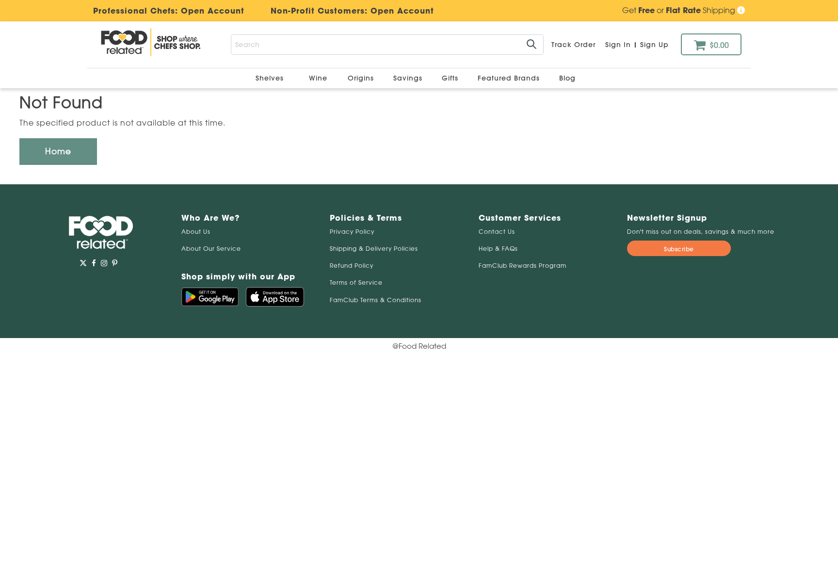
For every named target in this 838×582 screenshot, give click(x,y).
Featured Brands (510, 78)
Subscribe (679, 249)
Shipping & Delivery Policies (374, 248)
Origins (362, 78)
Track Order (573, 44)
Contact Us (497, 231)
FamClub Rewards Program (522, 265)
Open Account (402, 10)
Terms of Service (356, 282)
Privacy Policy (352, 231)
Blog (567, 78)
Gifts (451, 78)
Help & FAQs (498, 248)
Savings (409, 78)
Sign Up (654, 44)
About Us (195, 231)
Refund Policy (351, 265)
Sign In (618, 44)
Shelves (271, 78)
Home (58, 151)
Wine (318, 78)
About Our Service (211, 248)
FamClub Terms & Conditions (375, 300)
